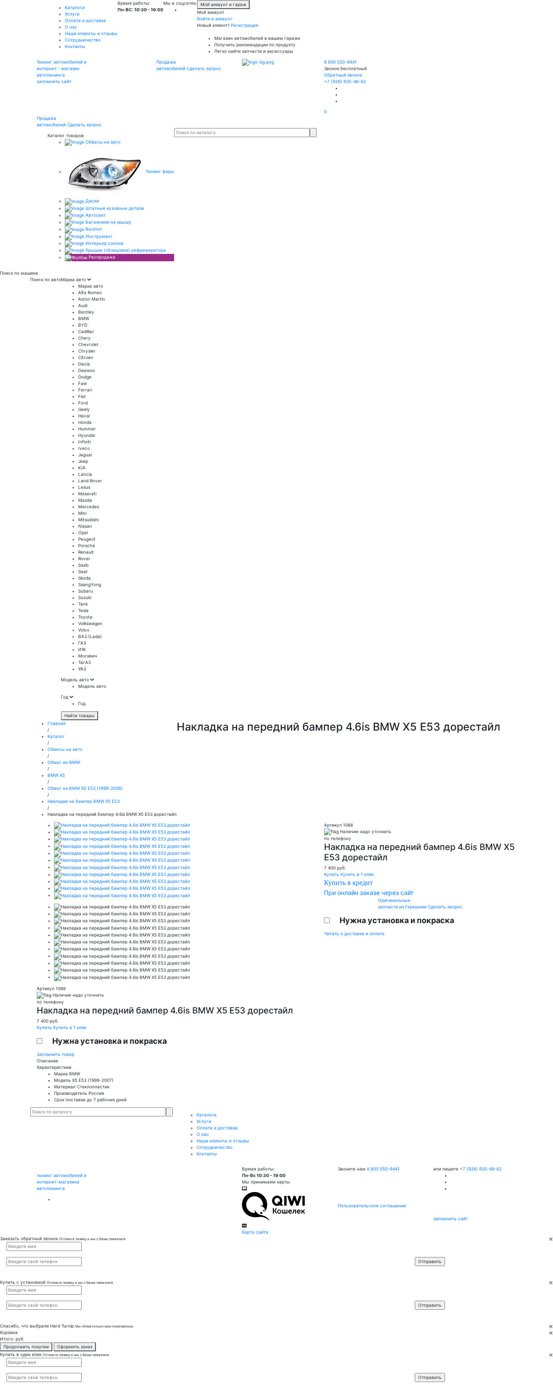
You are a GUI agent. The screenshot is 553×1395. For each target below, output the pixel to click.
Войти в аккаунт (214, 18)
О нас (71, 26)
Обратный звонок (343, 74)
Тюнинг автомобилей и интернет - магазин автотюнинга (61, 68)
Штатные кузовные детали (114, 208)
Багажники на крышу (107, 221)
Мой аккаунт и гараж (223, 4)
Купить (45, 1027)
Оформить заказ (74, 1346)
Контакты (75, 46)
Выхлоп (93, 228)
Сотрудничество (83, 39)
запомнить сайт (54, 81)
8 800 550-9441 (340, 61)
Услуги (72, 13)
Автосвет (95, 215)
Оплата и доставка (85, 20)
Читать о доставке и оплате (354, 933)
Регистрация (244, 25)
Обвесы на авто (102, 141)
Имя (424, 1245)
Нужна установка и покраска (109, 1040)
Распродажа (101, 257)
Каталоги (75, 7)
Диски (91, 200)
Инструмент (98, 236)
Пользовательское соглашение (372, 1205)
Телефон (428, 1253)
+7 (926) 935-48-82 (345, 81)
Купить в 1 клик (69, 1027)
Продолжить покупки (26, 1346)
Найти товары (79, 715)
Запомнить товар (55, 1054)
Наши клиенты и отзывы (91, 33)
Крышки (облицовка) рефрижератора (125, 250)
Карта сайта (255, 1232)
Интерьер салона (104, 243)
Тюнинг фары (159, 171)
